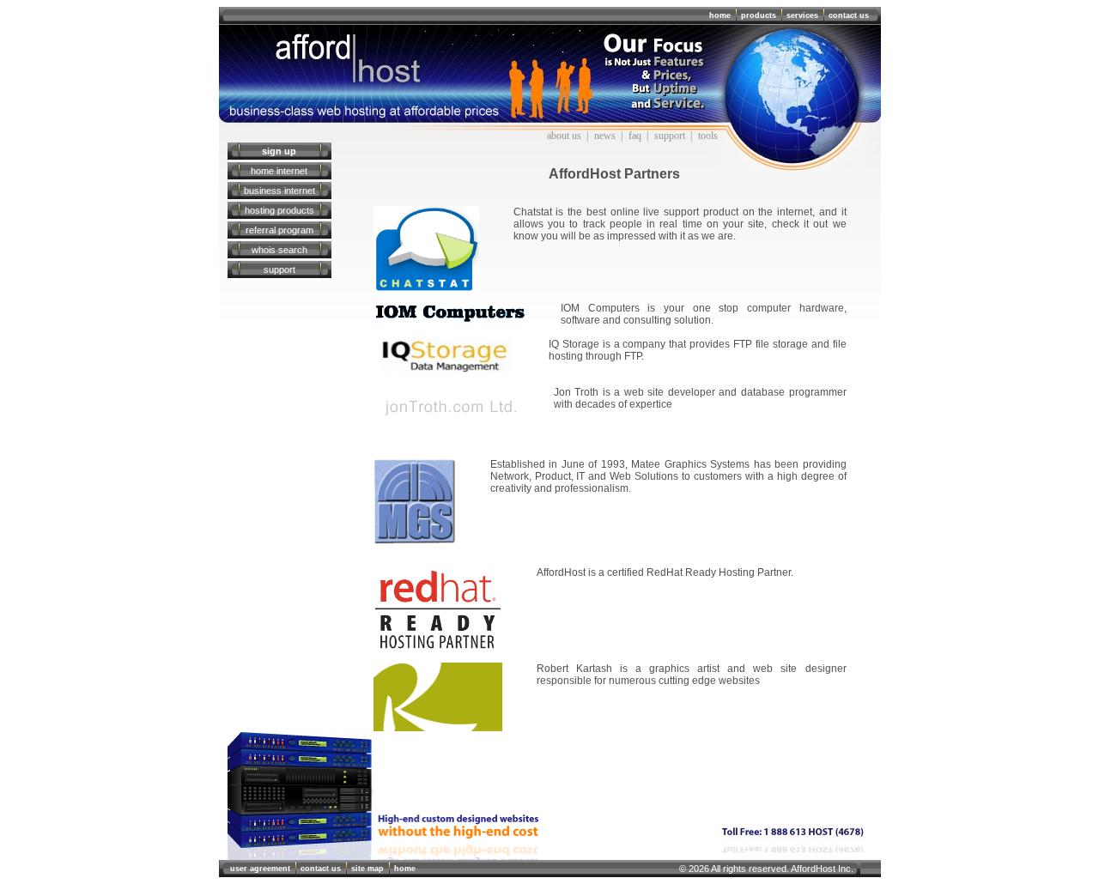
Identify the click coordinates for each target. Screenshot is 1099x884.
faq (634, 136)
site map (367, 868)
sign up (279, 151)
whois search (279, 250)
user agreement (260, 868)
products (758, 15)
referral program (279, 230)
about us (564, 136)
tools (708, 136)
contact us (849, 15)
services (802, 15)
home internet (279, 171)
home (720, 15)
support (669, 136)
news (605, 136)
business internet (279, 190)
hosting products (279, 210)
